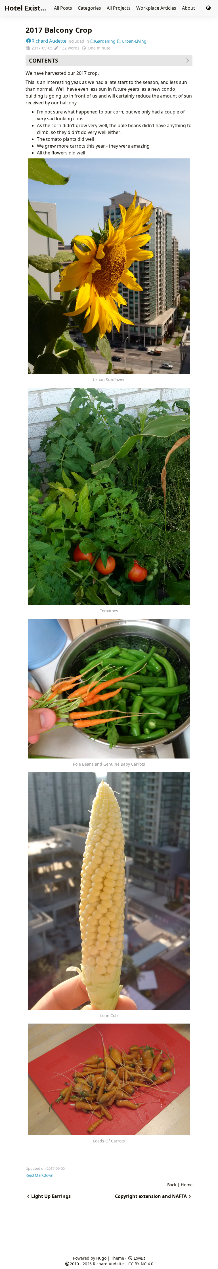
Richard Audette (49, 41)
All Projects (119, 8)
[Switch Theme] (208, 8)
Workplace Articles (156, 8)
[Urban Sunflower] (109, 266)
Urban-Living (134, 41)
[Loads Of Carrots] (109, 1079)
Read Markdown (39, 1175)
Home (186, 1184)
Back (171, 1184)
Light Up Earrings (51, 1196)
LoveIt (139, 1258)
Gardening (105, 41)
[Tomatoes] (109, 496)
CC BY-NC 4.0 (140, 1263)
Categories (90, 8)
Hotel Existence (30, 8)
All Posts (63, 8)
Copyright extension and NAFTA (151, 1196)
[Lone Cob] (109, 891)
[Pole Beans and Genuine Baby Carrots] (109, 688)
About (189, 8)
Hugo (101, 1258)
